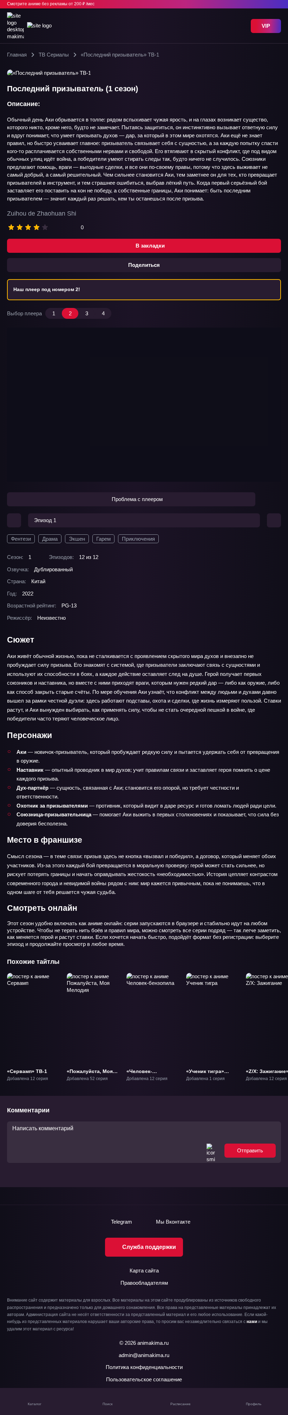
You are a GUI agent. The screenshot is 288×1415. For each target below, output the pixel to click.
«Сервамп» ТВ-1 (27, 1071)
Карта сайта (144, 1271)
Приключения (138, 539)
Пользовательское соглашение (144, 1379)
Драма (50, 539)
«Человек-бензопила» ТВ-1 (147, 1074)
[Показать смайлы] (211, 1150)
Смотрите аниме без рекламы (50, 3)
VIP (266, 26)
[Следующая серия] (274, 520)
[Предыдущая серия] (14, 520)
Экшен (77, 539)
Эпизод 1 (45, 520)
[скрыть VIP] (277, 4)
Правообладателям (144, 1283)
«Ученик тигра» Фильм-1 (205, 1074)
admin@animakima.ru (144, 1355)
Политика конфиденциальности (144, 1367)
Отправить (250, 1150)
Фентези (21, 539)
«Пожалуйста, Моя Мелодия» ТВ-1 (90, 1074)
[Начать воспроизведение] (144, 404)
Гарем (103, 539)
